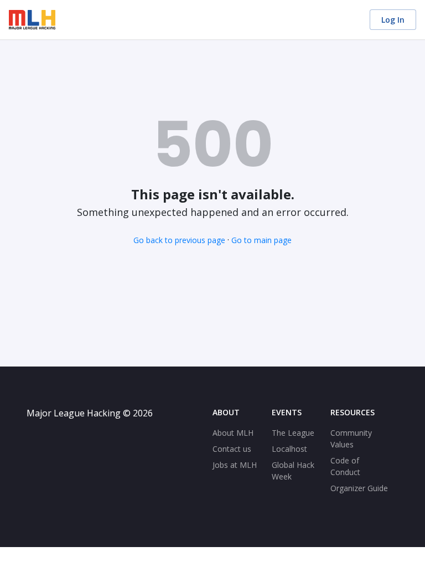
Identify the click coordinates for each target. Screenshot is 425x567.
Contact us (231, 449)
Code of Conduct (345, 466)
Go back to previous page (179, 240)
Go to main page (261, 240)
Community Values (351, 438)
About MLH (232, 432)
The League (293, 432)
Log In (393, 19)
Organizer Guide (359, 488)
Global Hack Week (293, 471)
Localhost (289, 449)
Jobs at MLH (234, 465)
